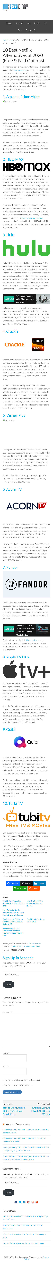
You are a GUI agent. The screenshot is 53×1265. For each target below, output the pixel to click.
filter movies (31, 640)
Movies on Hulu (22, 946)
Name (6, 1053)
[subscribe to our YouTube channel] (28, 1203)
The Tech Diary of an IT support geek (26, 7)
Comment (7, 1012)
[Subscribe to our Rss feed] (36, 1203)
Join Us (9, 984)
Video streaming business (32, 218)
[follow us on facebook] (15, 1203)
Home (5, 40)
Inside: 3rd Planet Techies (17, 1124)
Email (6, 1066)
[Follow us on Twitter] (20, 1203)
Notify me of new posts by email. (18, 1085)
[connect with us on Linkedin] (24, 1203)
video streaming (19, 70)
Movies (13, 946)
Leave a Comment (35, 944)
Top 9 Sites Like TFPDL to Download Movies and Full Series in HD (13, 921)
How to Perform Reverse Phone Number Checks (23, 1243)
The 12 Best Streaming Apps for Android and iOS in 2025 (13, 903)
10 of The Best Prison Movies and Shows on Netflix (34, 903)
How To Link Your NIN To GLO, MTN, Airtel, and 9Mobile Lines (14, 1111)
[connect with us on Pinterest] (32, 1203)
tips (11, 40)
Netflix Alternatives (33, 946)
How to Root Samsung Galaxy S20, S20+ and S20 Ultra (40, 1111)
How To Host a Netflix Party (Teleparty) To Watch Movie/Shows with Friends (13, 912)
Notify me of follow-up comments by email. (22, 1080)
